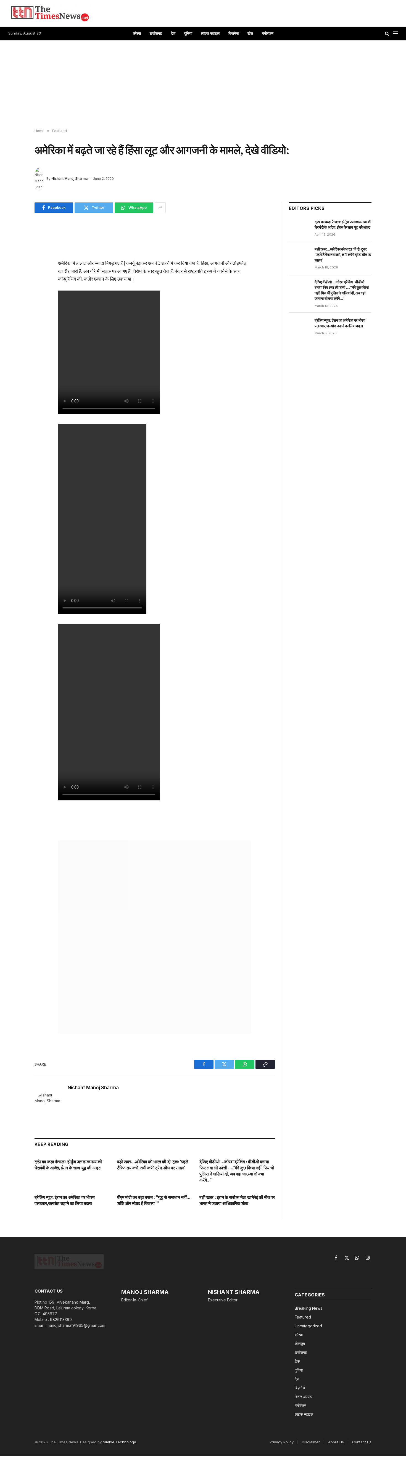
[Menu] (395, 33)
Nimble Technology (119, 1442)
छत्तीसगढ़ (156, 33)
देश (173, 33)
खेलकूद (300, 1343)
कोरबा (137, 33)
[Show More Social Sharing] (160, 207)
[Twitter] (15, 259)
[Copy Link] (15, 285)
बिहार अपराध (303, 1396)
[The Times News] (49, 13)
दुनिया (188, 33)
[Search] (387, 33)
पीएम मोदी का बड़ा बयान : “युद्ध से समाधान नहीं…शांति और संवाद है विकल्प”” (153, 1200)
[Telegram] (15, 297)
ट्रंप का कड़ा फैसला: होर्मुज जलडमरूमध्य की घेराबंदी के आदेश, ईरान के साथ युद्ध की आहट (68, 1164)
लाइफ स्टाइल (210, 33)
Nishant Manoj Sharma (69, 178)
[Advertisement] (203, 84)
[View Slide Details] (154, 937)
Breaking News (308, 1308)
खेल (250, 33)
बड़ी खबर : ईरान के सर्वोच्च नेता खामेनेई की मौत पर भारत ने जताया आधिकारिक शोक (237, 1200)
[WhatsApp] (15, 272)
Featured (303, 1317)
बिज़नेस (233, 33)
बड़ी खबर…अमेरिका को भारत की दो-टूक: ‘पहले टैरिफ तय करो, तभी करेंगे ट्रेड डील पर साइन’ (152, 1164)
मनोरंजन (267, 33)
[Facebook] (15, 246)
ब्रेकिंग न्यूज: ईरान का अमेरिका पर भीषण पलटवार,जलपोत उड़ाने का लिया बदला (64, 1200)
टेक (297, 1361)
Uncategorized (308, 1325)
